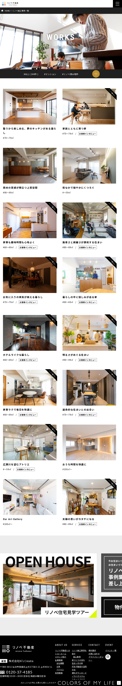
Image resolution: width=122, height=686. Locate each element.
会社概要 (60, 663)
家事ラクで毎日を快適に (17, 409)
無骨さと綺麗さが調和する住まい (82, 242)
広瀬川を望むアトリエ (16, 464)
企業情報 (58, 660)
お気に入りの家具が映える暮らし (23, 297)
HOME (7, 10)
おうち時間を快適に (74, 464)
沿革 (58, 666)
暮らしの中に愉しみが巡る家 (79, 297)
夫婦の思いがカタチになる (78, 519)
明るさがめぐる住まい (75, 355)
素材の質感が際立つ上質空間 (20, 187)
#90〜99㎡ (79, 85)
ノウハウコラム (78, 676)
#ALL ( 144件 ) (31, 74)
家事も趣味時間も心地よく (19, 242)
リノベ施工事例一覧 (20, 10)
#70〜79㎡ (45, 85)
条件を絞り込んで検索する (96, 74)
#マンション (50, 74)
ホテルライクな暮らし (16, 355)
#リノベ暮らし (71, 80)
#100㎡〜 (67, 469)
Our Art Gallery (12, 519)
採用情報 (58, 673)
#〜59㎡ (88, 80)
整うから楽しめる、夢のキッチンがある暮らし (29, 130)
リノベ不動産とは (62, 650)
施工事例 (77, 656)
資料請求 (92, 650)
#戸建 (55, 80)
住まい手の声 (77, 663)
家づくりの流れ (78, 660)
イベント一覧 (110, 650)
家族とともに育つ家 (74, 128)
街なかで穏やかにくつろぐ (78, 187)
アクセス (60, 669)
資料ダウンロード (79, 673)
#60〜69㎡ (29, 85)
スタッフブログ (78, 679)
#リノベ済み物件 (70, 74)
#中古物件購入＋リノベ (35, 80)
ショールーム (60, 653)
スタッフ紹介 (60, 656)
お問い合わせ (94, 653)
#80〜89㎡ (62, 85)
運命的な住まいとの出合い (78, 409)
